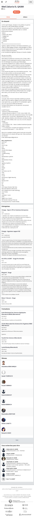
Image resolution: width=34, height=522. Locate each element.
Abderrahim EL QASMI (12, 449)
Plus (17, 440)
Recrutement (23, 494)
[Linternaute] (9, 508)
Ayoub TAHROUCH (7, 376)
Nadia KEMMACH (7, 404)
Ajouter (17, 12)
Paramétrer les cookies (18, 496)
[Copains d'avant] (9, 512)
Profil (8, 17)
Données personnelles (8, 496)
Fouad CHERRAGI (6, 385)
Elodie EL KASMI (10, 474)
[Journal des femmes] (9, 505)
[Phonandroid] (25, 515)
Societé (28, 494)
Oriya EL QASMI (10, 453)
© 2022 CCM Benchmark (24, 497)
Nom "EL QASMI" (10, 479)
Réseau (25, 17)
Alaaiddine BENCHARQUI (9, 366)
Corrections (15, 497)
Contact (14, 494)
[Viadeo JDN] (25, 512)
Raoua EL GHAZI (6, 433)
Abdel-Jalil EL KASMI (11, 468)
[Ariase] (9, 515)
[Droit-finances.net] (25, 508)
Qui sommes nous (7, 494)
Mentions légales (27, 496)
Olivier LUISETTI (6, 423)
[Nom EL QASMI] (4, 479)
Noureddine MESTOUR (8, 414)
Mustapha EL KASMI (11, 458)
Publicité (18, 494)
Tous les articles (8, 497)
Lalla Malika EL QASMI (12, 462)
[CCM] (25, 505)
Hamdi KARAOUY (7, 395)
